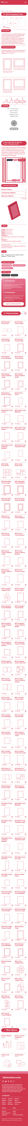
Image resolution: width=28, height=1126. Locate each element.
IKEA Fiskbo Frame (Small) (7, 428)
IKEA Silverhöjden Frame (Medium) (20, 892)
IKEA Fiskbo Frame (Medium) (20, 411)
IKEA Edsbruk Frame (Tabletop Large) (6, 375)
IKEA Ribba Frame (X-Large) (20, 857)
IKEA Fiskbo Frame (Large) (7, 411)
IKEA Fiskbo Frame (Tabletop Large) (20, 428)
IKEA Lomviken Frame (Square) (6, 733)
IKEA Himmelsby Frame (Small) (6, 499)
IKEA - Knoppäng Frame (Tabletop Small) (12, 255)
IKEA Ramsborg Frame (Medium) (20, 786)
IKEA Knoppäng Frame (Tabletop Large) (6, 625)
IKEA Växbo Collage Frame (19, 962)
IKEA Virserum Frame (5, 979)
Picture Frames (9, 11)
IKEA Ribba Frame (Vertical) (6, 857)
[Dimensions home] (4, 2)
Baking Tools (5, 1055)
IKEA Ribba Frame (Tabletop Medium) (6, 839)
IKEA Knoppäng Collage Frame (6, 589)
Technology (17, 1102)
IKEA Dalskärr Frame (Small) (5, 340)
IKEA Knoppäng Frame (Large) (19, 589)
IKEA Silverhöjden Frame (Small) (6, 909)
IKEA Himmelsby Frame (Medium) (20, 482)
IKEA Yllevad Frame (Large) (19, 996)
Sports (16, 1100)
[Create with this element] (26, 198)
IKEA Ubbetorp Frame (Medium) (6, 944)
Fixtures (10, 1100)
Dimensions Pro (6, 1113)
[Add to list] (24, 198)
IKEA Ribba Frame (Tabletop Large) (20, 821)
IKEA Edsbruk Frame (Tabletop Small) (20, 375)
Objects (3, 11)
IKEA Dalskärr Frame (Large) (19, 322)
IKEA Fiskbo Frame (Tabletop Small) (20, 445)
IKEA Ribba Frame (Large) (6, 804)
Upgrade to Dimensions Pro (13, 303)
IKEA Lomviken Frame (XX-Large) (20, 752)
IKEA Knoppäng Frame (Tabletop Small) (20, 625)
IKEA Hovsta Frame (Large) (5, 516)
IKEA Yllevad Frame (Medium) (6, 1014)
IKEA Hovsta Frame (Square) (19, 534)
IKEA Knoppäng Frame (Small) (19, 606)
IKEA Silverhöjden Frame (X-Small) (6, 927)
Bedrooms (14, 275)
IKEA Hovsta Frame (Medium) (20, 516)
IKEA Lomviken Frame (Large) (19, 698)
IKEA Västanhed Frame (6, 962)
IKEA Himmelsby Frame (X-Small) (20, 499)
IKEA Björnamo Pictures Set (5, 322)
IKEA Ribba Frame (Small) (6, 821)
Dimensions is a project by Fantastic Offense (12, 1118)
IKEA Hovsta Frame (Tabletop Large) (6, 552)
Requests (4, 1114)
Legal (14, 1113)
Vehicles (16, 1098)
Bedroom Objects (7, 268)
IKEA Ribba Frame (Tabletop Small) (20, 838)
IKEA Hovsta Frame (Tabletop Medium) (20, 552)
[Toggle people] (21, 180)
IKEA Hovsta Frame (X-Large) (20, 570)
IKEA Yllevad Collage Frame (5, 996)
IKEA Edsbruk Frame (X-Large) (6, 393)
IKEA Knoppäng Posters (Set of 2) (6, 662)
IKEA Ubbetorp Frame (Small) (19, 944)
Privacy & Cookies (18, 1114)
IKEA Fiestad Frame (18, 393)
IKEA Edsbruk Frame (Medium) (6, 357)
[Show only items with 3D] (25, 313)
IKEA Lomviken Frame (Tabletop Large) (20, 734)
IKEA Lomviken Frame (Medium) (6, 715)
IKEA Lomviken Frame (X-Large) (6, 752)
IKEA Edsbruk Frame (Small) (19, 357)
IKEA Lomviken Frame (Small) (19, 715)
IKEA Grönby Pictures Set (18, 464)
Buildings (10, 1104)
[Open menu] (25, 2)
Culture (16, 1104)
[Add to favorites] (22, 198)
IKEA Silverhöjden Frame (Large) (6, 892)
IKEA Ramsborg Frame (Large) (6, 786)
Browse (4, 1111)
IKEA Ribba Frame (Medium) (20, 804)
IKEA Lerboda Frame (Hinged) (6, 679)
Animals (4, 1100)
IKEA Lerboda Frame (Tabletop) (6, 698)
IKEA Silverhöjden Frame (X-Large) (20, 909)
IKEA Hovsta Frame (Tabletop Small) (6, 571)
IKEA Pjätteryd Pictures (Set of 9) (20, 769)
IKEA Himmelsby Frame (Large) (6, 482)
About (14, 1111)
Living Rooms (5, 275)
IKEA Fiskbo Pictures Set (5, 464)
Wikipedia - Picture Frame (8, 256)
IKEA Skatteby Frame (19, 927)
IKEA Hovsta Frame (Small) (5, 534)
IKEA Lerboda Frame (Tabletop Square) (20, 680)
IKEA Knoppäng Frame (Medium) (6, 606)
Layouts (10, 1102)
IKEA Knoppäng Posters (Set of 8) (20, 662)
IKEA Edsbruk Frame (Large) (19, 340)
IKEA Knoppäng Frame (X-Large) (20, 643)
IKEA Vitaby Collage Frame (19, 979)
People (4, 1098)
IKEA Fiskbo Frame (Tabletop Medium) (7, 446)
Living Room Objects (19, 265)
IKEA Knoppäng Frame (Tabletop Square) (6, 644)
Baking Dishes (19, 1055)
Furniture (10, 1098)
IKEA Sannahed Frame (19, 875)
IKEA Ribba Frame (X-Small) (6, 875)
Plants (3, 1102)
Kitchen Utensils (6, 1036)
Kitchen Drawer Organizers (19, 1036)
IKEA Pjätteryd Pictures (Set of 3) (7, 769)
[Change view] (24, 180)
